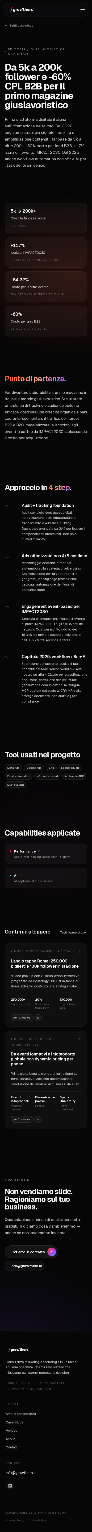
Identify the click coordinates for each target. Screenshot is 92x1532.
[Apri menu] (83, 9)
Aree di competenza (21, 1414)
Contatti (11, 1447)
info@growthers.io (21, 1472)
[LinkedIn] (10, 1485)
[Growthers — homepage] (21, 9)
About (10, 1439)
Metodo (11, 1430)
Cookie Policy (37, 1520)
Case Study (14, 1422)
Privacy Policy (15, 1520)
